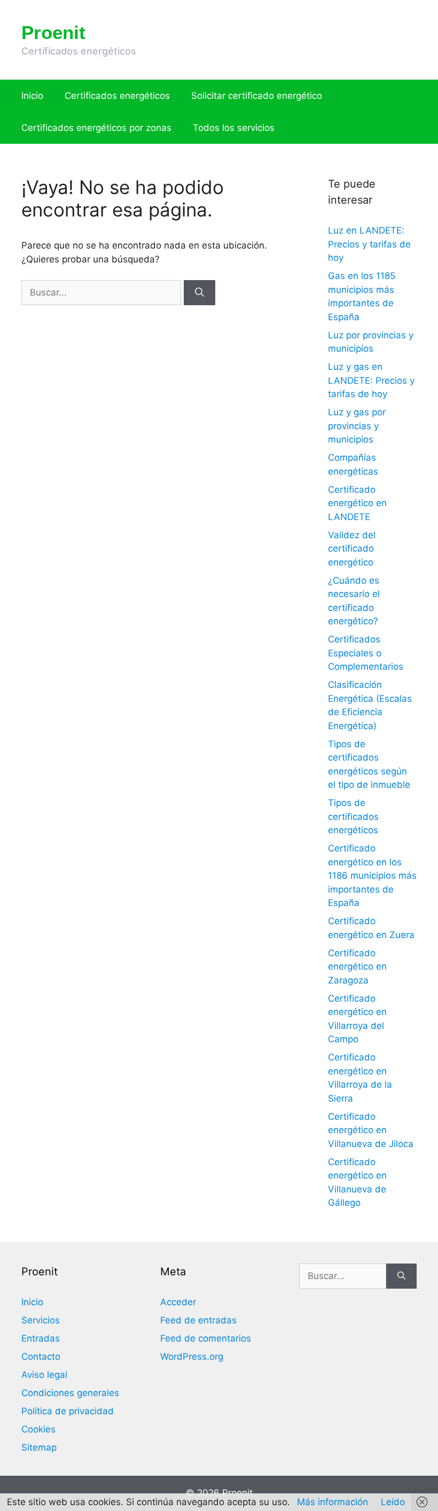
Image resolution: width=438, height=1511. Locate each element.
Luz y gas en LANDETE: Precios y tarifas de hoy (371, 380)
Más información (332, 1502)
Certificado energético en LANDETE (357, 503)
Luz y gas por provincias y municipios (357, 426)
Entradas (40, 1338)
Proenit (53, 32)
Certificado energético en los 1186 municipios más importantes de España (372, 875)
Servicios (40, 1320)
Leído (393, 1502)
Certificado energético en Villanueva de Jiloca (370, 1130)
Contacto (40, 1356)
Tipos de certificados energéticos (353, 816)
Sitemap (39, 1447)
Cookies (38, 1429)
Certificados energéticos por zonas (96, 127)
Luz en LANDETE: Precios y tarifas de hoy (369, 244)
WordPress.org (191, 1356)
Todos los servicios (234, 127)
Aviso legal (44, 1374)
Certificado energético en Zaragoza (357, 967)
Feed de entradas (198, 1320)
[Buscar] (199, 293)
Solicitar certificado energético (256, 95)
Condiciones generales (70, 1393)
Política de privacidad (67, 1411)
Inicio (32, 95)
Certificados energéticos (117, 95)
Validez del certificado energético (352, 549)
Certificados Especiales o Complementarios (365, 653)
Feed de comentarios (205, 1338)
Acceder (178, 1302)
